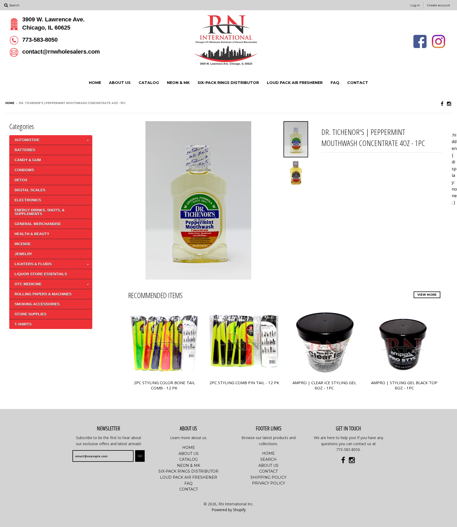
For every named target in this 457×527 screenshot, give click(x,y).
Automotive (27, 140)
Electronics (28, 200)
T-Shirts (23, 324)
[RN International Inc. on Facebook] (442, 103)
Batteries (25, 150)
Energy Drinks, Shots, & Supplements (40, 212)
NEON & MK (178, 82)
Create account (438, 5)
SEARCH (268, 459)
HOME (95, 82)
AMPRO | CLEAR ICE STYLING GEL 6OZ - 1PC (324, 385)
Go (140, 456)
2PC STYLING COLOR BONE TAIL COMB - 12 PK (164, 385)
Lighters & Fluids (33, 264)
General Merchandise (38, 224)
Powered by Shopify (229, 509)
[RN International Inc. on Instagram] (449, 103)
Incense (23, 244)
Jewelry (23, 254)
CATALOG (149, 82)
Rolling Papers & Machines (43, 294)
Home (9, 103)
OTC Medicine (28, 284)
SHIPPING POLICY (268, 477)
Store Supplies (30, 314)
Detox (21, 180)
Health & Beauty (32, 234)
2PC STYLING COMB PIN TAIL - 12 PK (244, 382)
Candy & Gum (28, 160)
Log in (415, 5)
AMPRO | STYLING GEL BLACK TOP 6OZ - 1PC (404, 385)
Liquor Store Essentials (41, 274)
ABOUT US (120, 82)
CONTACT (357, 82)
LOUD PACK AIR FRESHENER (295, 82)
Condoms (24, 170)
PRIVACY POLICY (268, 483)
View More (427, 295)
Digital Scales (30, 190)
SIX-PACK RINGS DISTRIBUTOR (228, 82)
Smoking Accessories (37, 304)
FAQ (335, 82)
